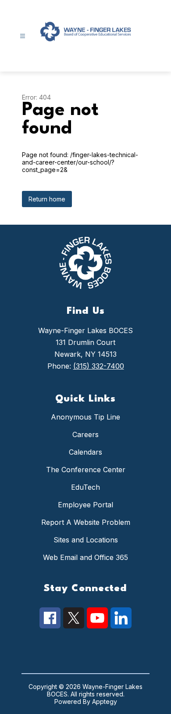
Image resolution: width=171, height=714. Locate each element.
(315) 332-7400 (98, 366)
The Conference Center (85, 469)
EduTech (85, 487)
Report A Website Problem (85, 522)
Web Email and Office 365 (85, 557)
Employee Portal (85, 504)
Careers (85, 434)
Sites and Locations (85, 539)
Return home (46, 199)
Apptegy (104, 701)
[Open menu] (23, 36)
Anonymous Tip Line (85, 417)
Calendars (85, 452)
